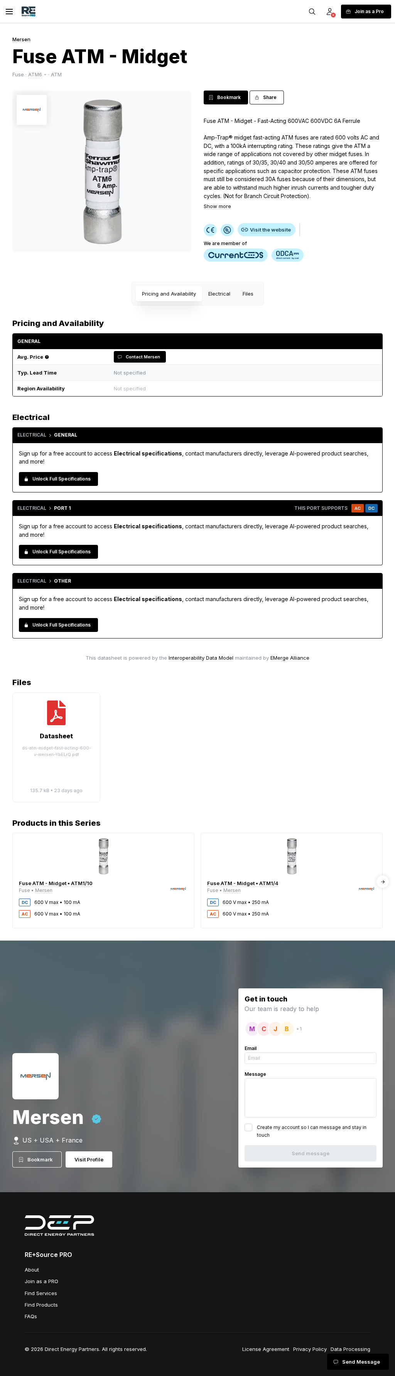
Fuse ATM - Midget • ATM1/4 (243, 883)
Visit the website (270, 230)
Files (248, 294)
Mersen (21, 39)
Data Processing (350, 1349)
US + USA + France (52, 1140)
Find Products (41, 1305)
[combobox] (244, 389)
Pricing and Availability (169, 294)
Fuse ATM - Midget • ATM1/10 (56, 883)
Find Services (41, 1293)
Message (255, 1074)
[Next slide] (382, 881)
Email (251, 1048)
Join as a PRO (41, 1281)
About (32, 1270)
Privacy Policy (310, 1349)
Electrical (219, 294)
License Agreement (265, 1349)
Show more (217, 206)
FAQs (31, 1316)
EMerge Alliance (289, 658)
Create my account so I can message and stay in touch (311, 1131)
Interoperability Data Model (201, 658)
